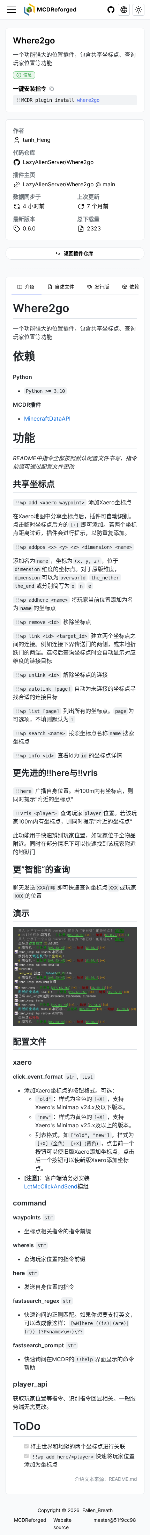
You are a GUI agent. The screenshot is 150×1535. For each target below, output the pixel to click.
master (101, 1520)
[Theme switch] (138, 10)
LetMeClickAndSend (50, 1186)
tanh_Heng (37, 139)
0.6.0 (29, 228)
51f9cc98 (125, 1520)
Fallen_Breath (97, 1510)
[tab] (27, 287)
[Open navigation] (11, 10)
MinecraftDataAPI (47, 418)
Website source (62, 1523)
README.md (123, 1479)
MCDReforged (30, 1520)
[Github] (111, 10)
